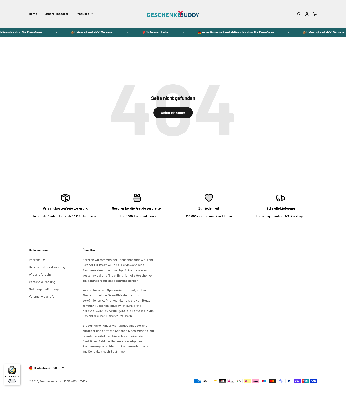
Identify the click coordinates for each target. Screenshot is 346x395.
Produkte (82, 14)
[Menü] (18, 366)
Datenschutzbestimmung (47, 267)
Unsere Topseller (56, 14)
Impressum (37, 260)
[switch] (12, 381)
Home (33, 14)
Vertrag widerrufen (42, 296)
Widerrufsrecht (40, 274)
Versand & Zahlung (42, 282)
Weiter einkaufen (173, 113)
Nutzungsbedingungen (45, 289)
